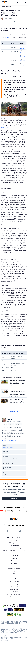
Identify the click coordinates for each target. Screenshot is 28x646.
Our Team (14, 563)
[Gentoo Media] (8, 609)
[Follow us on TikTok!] (22, 531)
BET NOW (22, 48)
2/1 (20, 97)
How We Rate (14, 566)
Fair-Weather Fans (14, 545)
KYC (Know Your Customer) (14, 594)
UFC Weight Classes (14, 543)
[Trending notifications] (18, 2)
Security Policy (14, 597)
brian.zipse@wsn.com (8, 447)
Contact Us (14, 561)
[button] (26, 2)
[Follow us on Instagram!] (15, 531)
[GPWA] (10, 614)
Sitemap (14, 573)
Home (2, 6)
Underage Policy (14, 589)
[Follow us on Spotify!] (19, 531)
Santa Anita (4, 127)
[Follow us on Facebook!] (5, 531)
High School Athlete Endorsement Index (14, 550)
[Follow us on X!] (8, 531)
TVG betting (7, 37)
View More (13, 411)
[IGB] (21, 605)
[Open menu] (25, 2)
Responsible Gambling (14, 568)
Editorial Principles (14, 581)
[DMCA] (6, 605)
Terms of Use (14, 586)
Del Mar (8, 160)
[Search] (22, 2)
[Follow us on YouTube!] (12, 531)
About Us (14, 558)
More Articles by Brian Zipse (9, 440)
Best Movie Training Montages (14, 548)
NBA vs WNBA (14, 540)
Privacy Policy (14, 584)
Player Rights (14, 591)
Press (14, 571)
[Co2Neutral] (17, 614)
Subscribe (14, 498)
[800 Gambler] (19, 609)
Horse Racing (8, 6)
